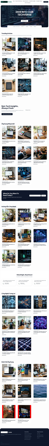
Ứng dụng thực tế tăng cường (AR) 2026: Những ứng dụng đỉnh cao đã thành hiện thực (8, 332)
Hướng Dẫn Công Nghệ (27, 436)
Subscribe (43, 195)
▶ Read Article (4, 55)
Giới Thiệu (38, 433)
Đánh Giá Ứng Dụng (27, 2)
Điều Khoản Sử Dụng (40, 436)
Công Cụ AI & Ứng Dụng (28, 433)
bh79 (1, 442)
